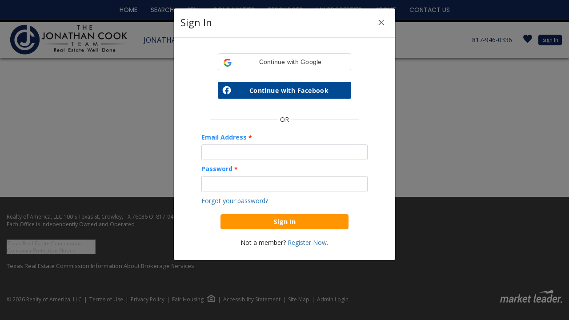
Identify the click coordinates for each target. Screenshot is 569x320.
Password (219, 168)
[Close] (381, 23)
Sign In (284, 221)
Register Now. (308, 242)
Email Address (226, 137)
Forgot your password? (234, 200)
